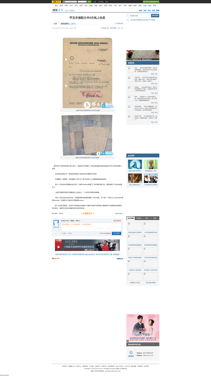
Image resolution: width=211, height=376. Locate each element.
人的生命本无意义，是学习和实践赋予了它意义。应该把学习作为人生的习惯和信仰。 (146, 89)
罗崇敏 (137, 87)
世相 (105, 5)
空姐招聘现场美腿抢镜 (135, 245)
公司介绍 (127, 366)
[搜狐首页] (57, 1)
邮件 (106, 2)
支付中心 (78, 366)
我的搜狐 (100, 2)
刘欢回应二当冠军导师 (150, 270)
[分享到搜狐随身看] (114, 213)
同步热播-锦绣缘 (151, 282)
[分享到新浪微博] (112, 213)
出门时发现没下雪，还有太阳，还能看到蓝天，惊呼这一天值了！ (146, 118)
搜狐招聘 (85, 366)
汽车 (115, 5)
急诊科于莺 (138, 116)
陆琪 (136, 97)
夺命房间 (145, 20)
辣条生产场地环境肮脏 (135, 257)
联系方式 (104, 366)
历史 (76, 5)
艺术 (66, 10)
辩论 (70, 233)
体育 (81, 5)
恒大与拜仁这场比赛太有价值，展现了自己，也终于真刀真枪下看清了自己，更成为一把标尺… (146, 79)
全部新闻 (140, 366)
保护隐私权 (111, 366)
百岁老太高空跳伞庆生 (150, 257)
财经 (100, 5)
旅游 (144, 5)
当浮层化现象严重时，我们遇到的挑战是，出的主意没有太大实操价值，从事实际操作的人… (146, 69)
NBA (85, 5)
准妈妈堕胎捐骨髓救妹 (150, 245)
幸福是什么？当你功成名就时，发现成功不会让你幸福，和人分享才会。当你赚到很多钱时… (146, 98)
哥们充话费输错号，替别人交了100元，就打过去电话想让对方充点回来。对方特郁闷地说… (146, 108)
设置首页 (64, 366)
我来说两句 (68, 24)
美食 (149, 5)
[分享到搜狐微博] (108, 213)
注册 (94, 2)
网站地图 (133, 366)
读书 (140, 10)
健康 (130, 5)
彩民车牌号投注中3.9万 (63, 254)
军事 (66, 5)
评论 (156, 74)
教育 (135, 5)
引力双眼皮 (152, 20)
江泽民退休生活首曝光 (150, 185)
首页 (56, 5)
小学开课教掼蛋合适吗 (150, 232)
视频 (90, 5)
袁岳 (136, 68)
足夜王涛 (137, 77)
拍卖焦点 (72, 10)
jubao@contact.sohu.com (112, 371)
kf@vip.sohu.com (148, 355)
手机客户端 (105, 28)
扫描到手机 (119, 23)
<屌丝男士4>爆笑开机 (135, 270)
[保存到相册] (96, 110)
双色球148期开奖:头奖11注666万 (83, 254)
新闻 (61, 5)
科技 (110, 5)
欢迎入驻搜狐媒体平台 (152, 1)
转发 (152, 74)
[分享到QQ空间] (110, 213)
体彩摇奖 (116, 254)
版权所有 (124, 368)
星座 (154, 5)
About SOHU (119, 366)
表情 (64, 233)
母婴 (140, 5)
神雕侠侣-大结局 (135, 282)
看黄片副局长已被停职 (135, 232)
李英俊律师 (138, 106)
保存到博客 (113, 28)
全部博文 (146, 366)
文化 (71, 5)
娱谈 (95, 5)
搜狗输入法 (71, 366)
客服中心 (98, 366)
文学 (144, 10)
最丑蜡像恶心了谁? (150, 171)
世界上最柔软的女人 (135, 185)
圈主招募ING (117, 220)
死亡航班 (133, 20)
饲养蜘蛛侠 (139, 20)
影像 (157, 10)
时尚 (125, 5)
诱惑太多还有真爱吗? (135, 171)
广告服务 (91, 366)
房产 (120, 5)
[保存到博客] (118, 213)
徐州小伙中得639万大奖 (104, 254)
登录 (54, 227)
